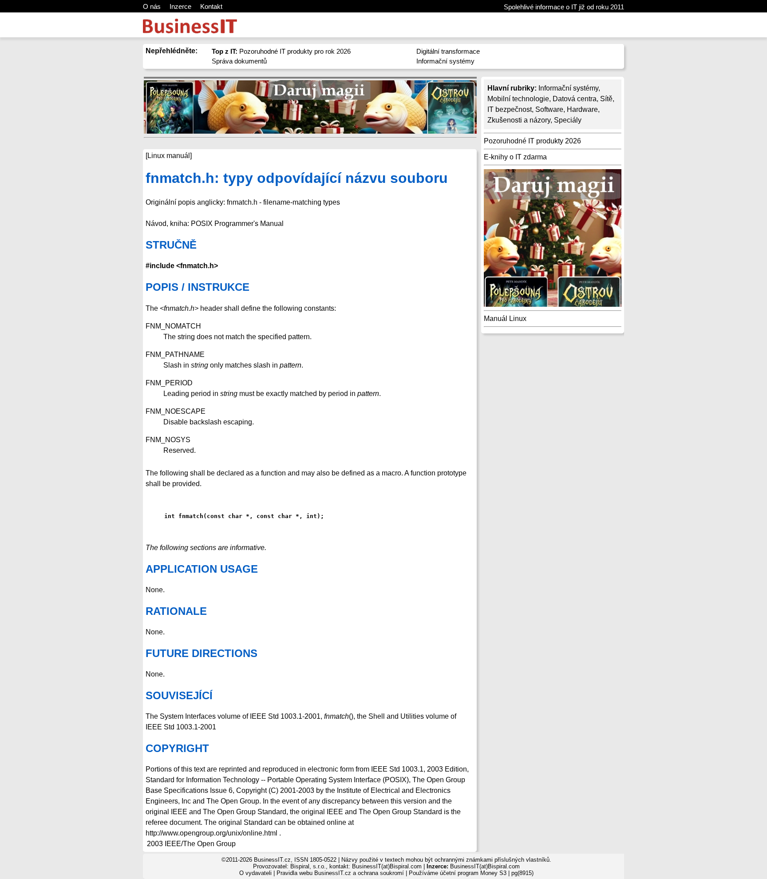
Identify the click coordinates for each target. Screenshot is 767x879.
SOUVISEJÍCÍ (179, 695)
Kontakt (211, 6)
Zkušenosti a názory (518, 120)
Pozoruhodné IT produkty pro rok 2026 (281, 51)
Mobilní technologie (518, 99)
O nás (152, 6)
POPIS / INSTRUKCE (197, 287)
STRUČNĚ (171, 245)
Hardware (582, 109)
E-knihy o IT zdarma (515, 157)
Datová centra (575, 99)
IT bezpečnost (509, 109)
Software (549, 109)
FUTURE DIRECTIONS (201, 653)
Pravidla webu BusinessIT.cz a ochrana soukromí (340, 873)
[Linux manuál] (169, 155)
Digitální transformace (448, 51)
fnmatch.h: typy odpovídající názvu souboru (297, 178)
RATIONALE (176, 611)
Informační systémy (445, 61)
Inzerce (180, 6)
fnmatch (336, 716)
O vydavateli (255, 873)
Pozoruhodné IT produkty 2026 (532, 141)
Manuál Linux (505, 318)
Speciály (567, 120)
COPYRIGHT (177, 748)
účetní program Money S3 (473, 873)
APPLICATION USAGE (202, 569)
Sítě (606, 99)
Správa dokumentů (239, 61)
